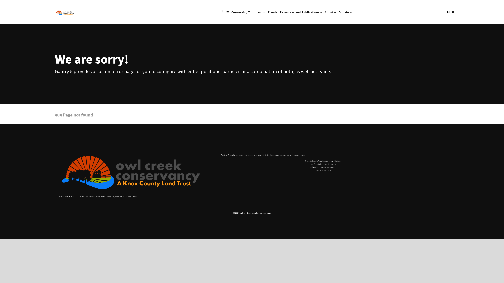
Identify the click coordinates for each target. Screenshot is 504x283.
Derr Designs (248, 213)
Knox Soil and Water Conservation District (322, 161)
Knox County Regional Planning (322, 164)
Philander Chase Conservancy (322, 167)
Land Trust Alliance (323, 170)
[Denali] (65, 12)
